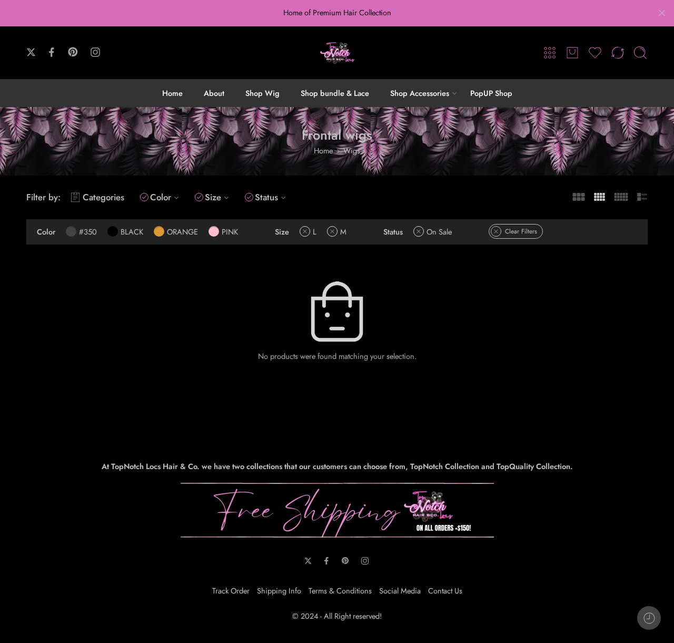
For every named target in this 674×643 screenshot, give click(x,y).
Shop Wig (262, 93)
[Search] (640, 52)
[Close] (661, 13)
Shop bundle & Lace (335, 93)
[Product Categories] (549, 52)
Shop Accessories (419, 93)
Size (213, 197)
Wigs (351, 150)
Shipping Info (279, 590)
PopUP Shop (491, 93)
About (214, 93)
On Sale (439, 231)
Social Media (400, 590)
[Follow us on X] (31, 52)
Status (266, 197)
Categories (103, 197)
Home (172, 93)
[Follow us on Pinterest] (73, 52)
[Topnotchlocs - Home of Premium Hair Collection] (337, 52)
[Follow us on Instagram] (95, 52)
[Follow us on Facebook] (51, 52)
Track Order (231, 590)
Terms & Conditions (340, 590)
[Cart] (572, 52)
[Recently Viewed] (649, 618)
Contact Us (445, 590)
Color (160, 197)
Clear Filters (521, 231)
